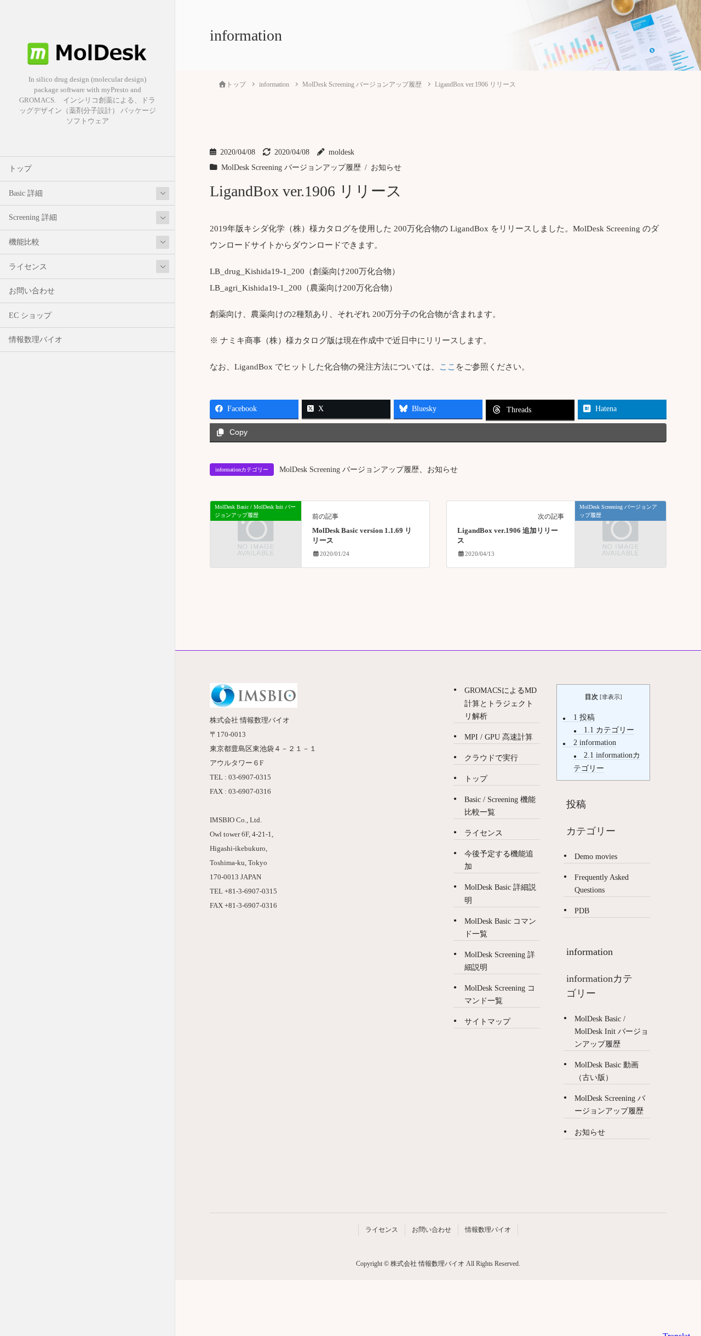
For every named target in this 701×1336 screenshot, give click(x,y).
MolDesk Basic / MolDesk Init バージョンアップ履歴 (611, 1031)
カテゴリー (609, 730)
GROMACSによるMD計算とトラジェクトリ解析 (500, 703)
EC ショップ (30, 315)
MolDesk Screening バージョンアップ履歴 (291, 167)
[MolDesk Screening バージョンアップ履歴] (620, 528)
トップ (20, 168)
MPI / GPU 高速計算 (498, 737)
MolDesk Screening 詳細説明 (499, 961)
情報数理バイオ (35, 340)
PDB (581, 911)
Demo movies (595, 856)
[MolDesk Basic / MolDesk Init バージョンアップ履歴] (255, 528)
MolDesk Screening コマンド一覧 (499, 994)
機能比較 (24, 242)
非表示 (611, 696)
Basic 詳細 (26, 193)
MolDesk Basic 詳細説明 (500, 893)
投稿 (584, 717)
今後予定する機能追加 (498, 860)
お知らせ (386, 167)
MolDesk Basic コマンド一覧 (500, 927)
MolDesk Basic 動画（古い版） (606, 1071)
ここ (447, 366)
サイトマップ (487, 1021)
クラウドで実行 (491, 758)
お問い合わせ (32, 291)
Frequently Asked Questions (601, 883)
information (594, 742)
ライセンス (28, 267)
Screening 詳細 (33, 217)
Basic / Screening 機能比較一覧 (500, 805)
